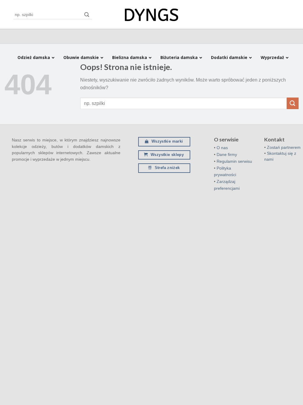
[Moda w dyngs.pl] (151, 15)
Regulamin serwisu (234, 161)
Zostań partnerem (284, 147)
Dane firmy (227, 154)
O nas (222, 147)
